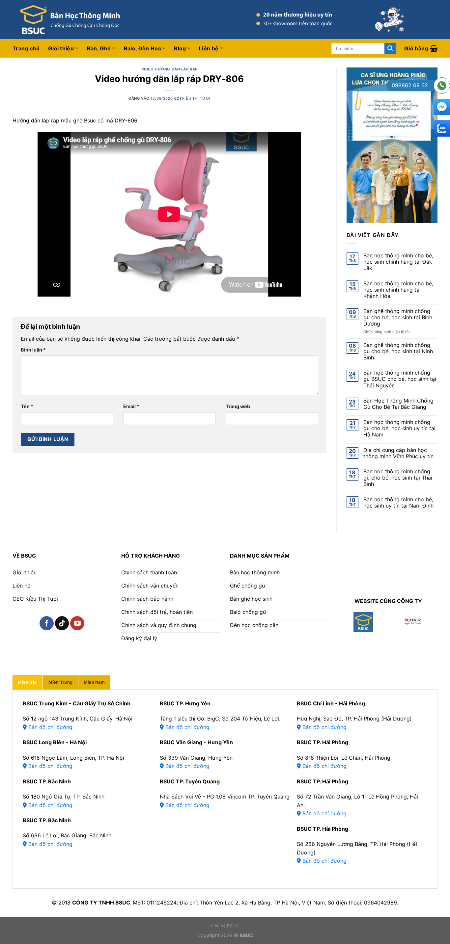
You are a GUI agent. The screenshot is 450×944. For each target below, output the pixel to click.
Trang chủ (26, 48)
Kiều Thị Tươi (196, 98)
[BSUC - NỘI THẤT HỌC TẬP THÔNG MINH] (95, 19)
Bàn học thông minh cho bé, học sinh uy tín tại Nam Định (398, 502)
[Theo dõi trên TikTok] (62, 623)
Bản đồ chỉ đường (49, 727)
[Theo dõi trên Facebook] (47, 623)
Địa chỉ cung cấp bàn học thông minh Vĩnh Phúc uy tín (398, 453)
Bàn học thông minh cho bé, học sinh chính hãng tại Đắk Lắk (398, 261)
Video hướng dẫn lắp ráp (169, 69)
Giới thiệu (61, 48)
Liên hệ (208, 48)
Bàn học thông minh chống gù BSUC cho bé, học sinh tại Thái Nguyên (399, 379)
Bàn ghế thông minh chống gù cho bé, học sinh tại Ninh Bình (398, 351)
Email (131, 406)
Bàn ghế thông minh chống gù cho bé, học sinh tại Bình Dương (397, 317)
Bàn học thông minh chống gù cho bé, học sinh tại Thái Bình (397, 477)
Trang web (238, 406)
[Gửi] (390, 48)
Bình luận (33, 350)
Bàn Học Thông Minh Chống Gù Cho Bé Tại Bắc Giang (398, 404)
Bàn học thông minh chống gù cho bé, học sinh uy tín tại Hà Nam (399, 428)
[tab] (27, 682)
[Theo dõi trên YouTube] (77, 623)
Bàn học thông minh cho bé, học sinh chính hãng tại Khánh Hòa (398, 289)
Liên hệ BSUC (225, 925)
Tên (27, 406)
